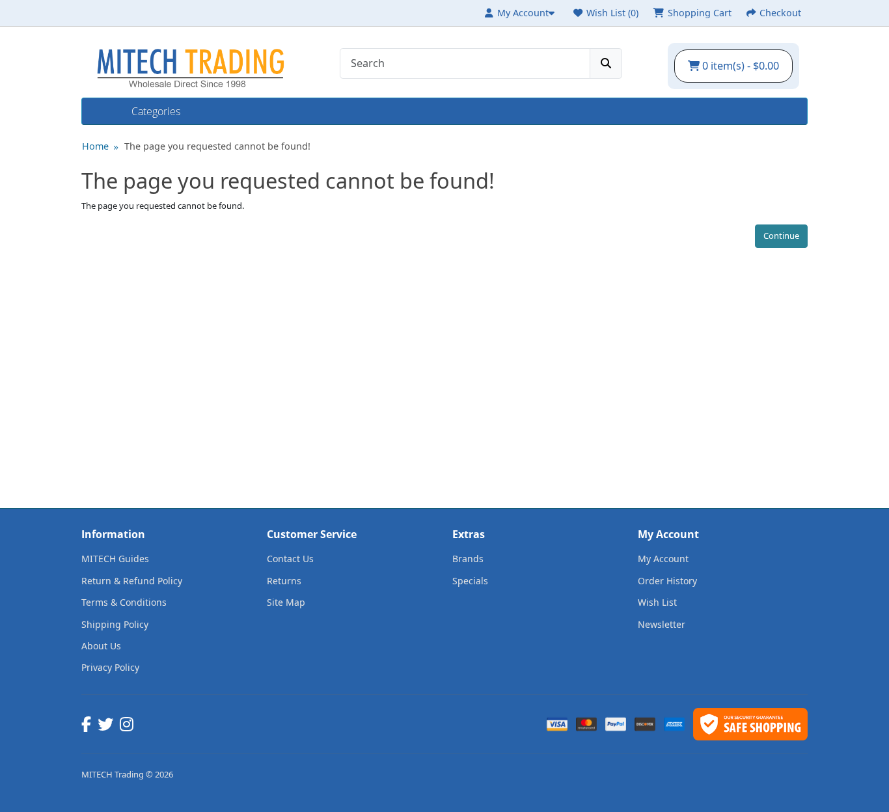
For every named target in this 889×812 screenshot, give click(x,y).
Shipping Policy (114, 624)
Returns (284, 581)
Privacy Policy (110, 667)
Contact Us (290, 558)
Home (107, 111)
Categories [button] (155, 111)
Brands (468, 558)
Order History (667, 581)
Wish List (657, 602)
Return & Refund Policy (131, 581)
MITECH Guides (115, 558)
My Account (663, 558)
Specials (470, 581)
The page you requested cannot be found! (217, 146)
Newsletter (661, 624)
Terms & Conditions (124, 602)
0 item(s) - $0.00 (739, 66)
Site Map (286, 602)
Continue (781, 235)
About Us (101, 646)
